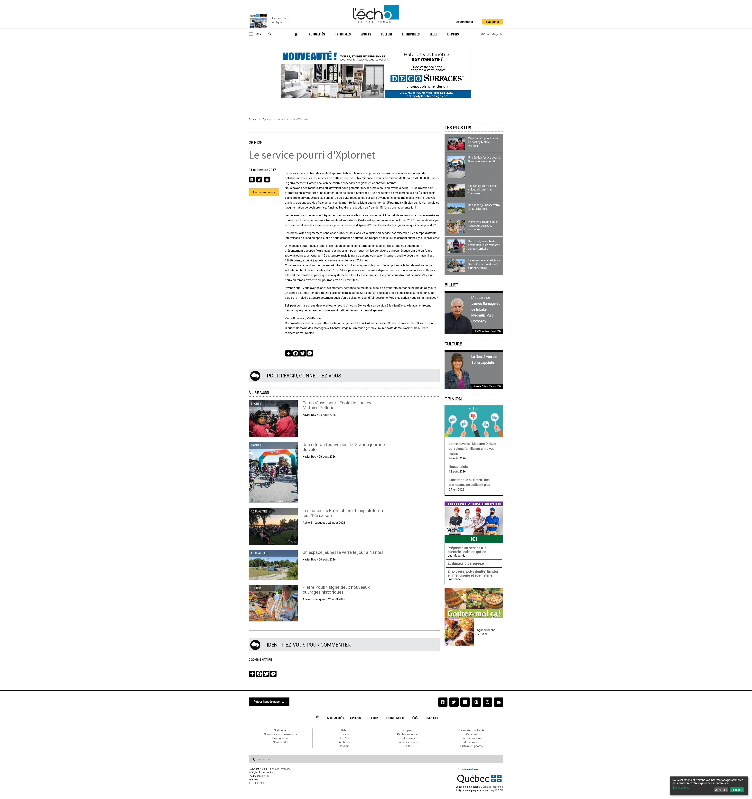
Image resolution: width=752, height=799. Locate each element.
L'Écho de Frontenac (279, 769)
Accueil (253, 119)
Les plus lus (458, 127)
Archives (344, 742)
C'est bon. (737, 789)
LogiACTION (496, 790)
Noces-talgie (458, 467)
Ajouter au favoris (264, 192)
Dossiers (344, 746)
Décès (433, 34)
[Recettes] (474, 603)
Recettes (471, 734)
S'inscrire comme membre (280, 734)
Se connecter (464, 22)
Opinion (267, 119)
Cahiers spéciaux (408, 742)
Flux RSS (408, 746)
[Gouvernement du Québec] (479, 783)
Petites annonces (408, 734)
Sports (366, 34)
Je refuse (721, 789)
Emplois (453, 34)
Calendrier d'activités (471, 730)
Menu (259, 34)
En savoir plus (680, 787)
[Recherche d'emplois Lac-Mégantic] (474, 522)
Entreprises (411, 34)
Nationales (343, 34)
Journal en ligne (471, 738)
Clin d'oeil (344, 738)
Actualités (317, 34)
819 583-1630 (256, 783)
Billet (451, 284)
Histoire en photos (471, 746)
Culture (386, 34)
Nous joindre (280, 742)
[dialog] (709, 785)
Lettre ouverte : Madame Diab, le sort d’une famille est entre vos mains (472, 448)
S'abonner (492, 22)
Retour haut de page (267, 701)
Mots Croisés (472, 742)
